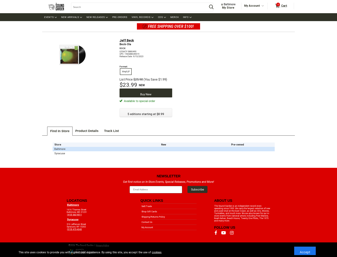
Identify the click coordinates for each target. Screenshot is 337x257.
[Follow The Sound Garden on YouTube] (223, 232)
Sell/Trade (146, 206)
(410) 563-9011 (74, 214)
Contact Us (146, 222)
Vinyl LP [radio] (126, 71)
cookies (156, 252)
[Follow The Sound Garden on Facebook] (215, 232)
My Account (252, 5)
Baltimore (73, 205)
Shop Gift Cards (149, 211)
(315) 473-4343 (74, 229)
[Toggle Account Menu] (263, 6)
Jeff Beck (127, 40)
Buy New (145, 94)
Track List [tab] (111, 131)
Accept (305, 252)
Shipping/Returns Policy (153, 216)
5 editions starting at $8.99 (146, 114)
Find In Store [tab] (60, 131)
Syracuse (72, 219)
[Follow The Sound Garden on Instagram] (232, 232)
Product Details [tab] (86, 131)
